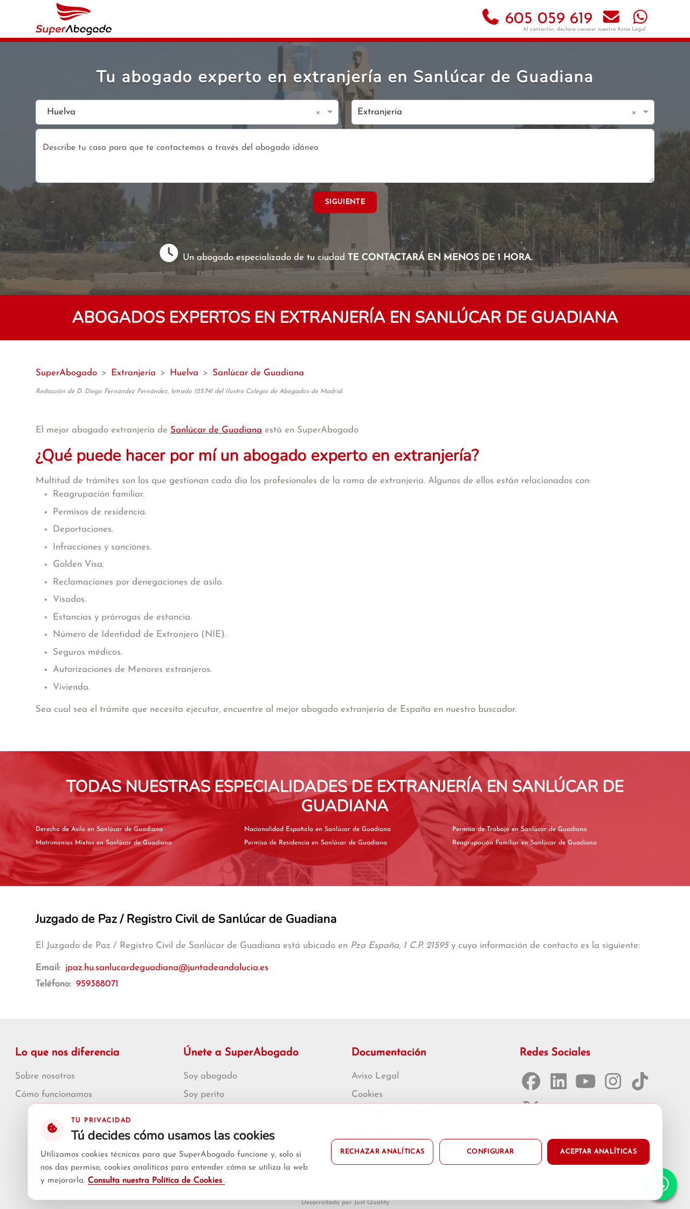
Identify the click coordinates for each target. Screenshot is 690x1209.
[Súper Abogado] (74, 19)
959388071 (97, 983)
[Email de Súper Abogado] (611, 19)
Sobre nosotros (45, 1076)
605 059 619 (546, 19)
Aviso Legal (631, 29)
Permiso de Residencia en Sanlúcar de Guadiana (315, 843)
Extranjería (133, 372)
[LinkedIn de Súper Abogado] (561, 1085)
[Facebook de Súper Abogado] (533, 1085)
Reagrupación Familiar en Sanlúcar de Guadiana (524, 843)
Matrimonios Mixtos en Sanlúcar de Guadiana (104, 843)
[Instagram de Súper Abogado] (615, 1085)
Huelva (184, 372)
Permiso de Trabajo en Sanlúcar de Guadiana (519, 829)
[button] (320, 112)
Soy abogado (210, 1076)
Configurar (490, 1152)
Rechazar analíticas (382, 1152)
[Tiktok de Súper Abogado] (642, 1085)
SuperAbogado (66, 372)
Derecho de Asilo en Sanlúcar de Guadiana (99, 829)
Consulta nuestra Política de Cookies (156, 1181)
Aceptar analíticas (598, 1152)
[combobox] (176, 112)
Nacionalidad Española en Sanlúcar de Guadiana (317, 829)
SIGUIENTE (345, 201)
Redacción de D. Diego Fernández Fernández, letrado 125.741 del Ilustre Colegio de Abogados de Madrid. (189, 391)
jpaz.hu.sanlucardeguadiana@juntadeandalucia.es (166, 967)
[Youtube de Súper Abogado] (588, 1085)
